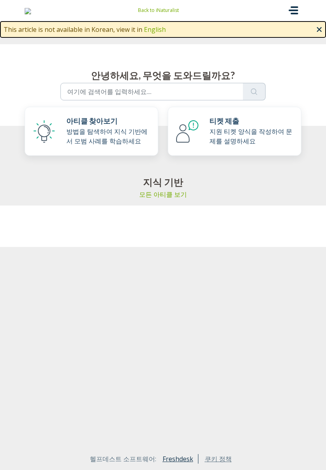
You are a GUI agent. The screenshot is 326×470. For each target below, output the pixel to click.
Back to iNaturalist (158, 10)
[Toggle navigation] (293, 10)
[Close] (319, 29)
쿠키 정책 (218, 458)
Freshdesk (178, 458)
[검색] (254, 91)
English (155, 29)
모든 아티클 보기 (163, 194)
